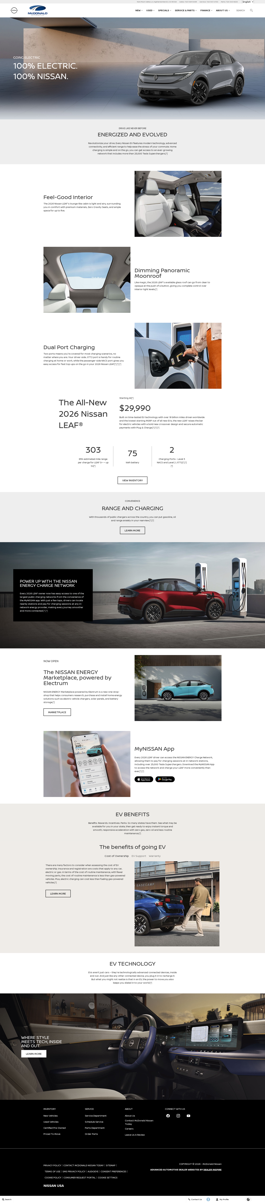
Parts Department (95, 1127)
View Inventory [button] (132, 480)
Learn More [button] (132, 530)
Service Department (96, 1115)
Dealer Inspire (212, 1169)
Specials (163, 10)
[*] (167, 153)
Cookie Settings (107, 1177)
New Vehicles (50, 1115)
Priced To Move (51, 1133)
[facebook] (168, 1116)
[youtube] (188, 1116)
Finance (205, 10)
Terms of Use (52, 1171)
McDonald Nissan (212, 1164)
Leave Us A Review (135, 1134)
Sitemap (110, 1165)
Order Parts (91, 1133)
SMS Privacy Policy (74, 1171)
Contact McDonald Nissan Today (139, 1122)
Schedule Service (94, 1121)
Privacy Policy (52, 1165)
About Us (222, 10)
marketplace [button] (57, 712)
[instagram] (178, 1116)
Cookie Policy (53, 1177)
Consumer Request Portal (79, 1177)
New (138, 10)
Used (149, 10)
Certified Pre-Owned (54, 1127)
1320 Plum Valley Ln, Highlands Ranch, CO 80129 (157, 2)
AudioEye (93, 1171)
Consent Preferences (113, 1171)
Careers (129, 1128)
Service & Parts (185, 10)
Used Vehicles (51, 1121)
